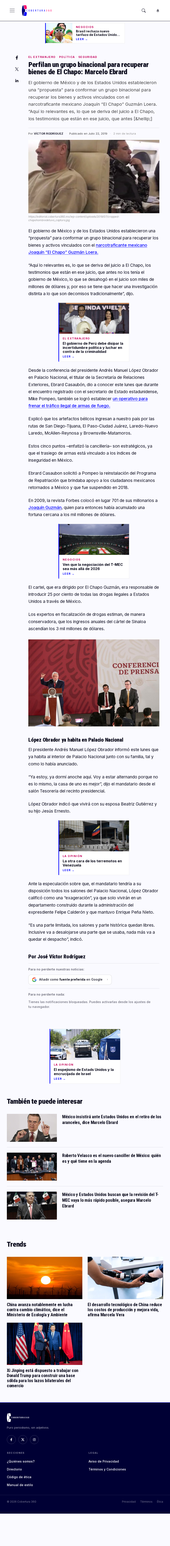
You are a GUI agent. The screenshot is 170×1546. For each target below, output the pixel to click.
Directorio (14, 1469)
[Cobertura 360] (37, 10)
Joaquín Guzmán (45, 507)
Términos (146, 1501)
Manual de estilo (20, 1485)
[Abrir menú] (12, 10)
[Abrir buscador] (143, 10)
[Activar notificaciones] (158, 10)
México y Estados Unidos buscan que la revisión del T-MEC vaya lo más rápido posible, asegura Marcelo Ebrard (110, 1200)
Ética (160, 1501)
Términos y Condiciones (107, 1469)
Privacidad (129, 1501)
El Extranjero (42, 57)
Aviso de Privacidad (104, 1461)
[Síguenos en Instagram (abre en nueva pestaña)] (34, 1439)
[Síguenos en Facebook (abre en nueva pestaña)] (11, 1439)
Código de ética (19, 1477)
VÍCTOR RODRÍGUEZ (48, 133)
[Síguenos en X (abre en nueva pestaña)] (22, 1439)
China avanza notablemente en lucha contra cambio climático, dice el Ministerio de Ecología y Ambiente (40, 1309)
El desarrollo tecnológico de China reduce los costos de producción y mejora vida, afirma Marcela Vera (125, 1309)
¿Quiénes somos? (21, 1461)
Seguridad (87, 57)
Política (67, 57)
